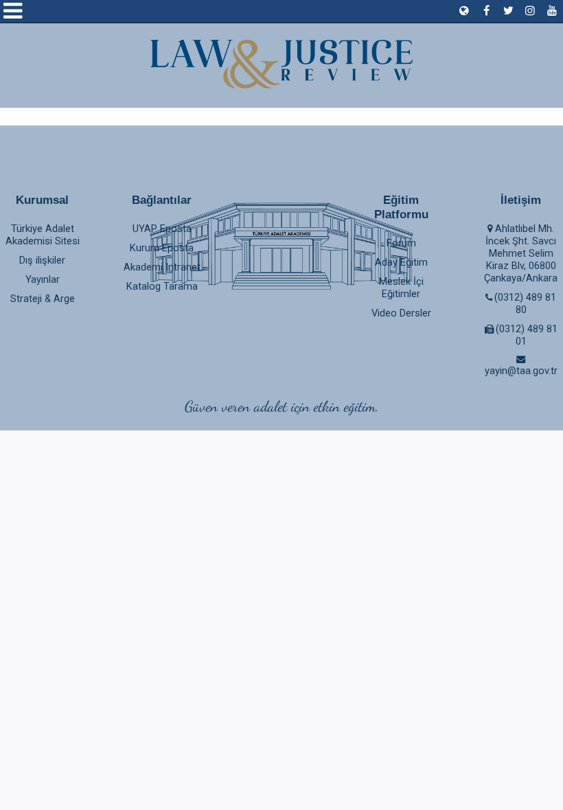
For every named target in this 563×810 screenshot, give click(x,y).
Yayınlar (42, 279)
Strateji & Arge (42, 298)
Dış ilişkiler (42, 260)
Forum (401, 243)
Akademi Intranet (162, 267)
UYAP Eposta (162, 228)
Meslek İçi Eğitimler (401, 287)
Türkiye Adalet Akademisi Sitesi (42, 234)
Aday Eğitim (401, 262)
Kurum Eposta (162, 248)
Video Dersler (401, 313)
